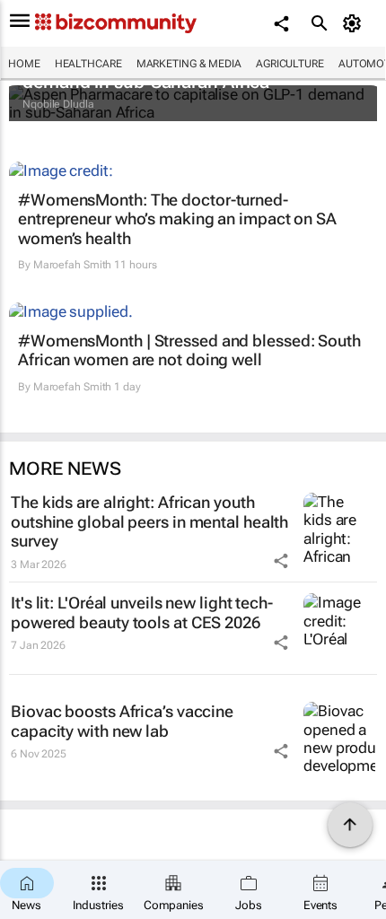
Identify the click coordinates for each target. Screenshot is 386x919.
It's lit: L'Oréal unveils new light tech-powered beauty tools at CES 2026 (142, 612)
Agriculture (290, 63)
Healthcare (88, 63)
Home (24, 63)
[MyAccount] (355, 23)
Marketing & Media (188, 63)
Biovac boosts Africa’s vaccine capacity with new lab (122, 721)
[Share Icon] (281, 561)
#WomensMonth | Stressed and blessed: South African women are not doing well (189, 350)
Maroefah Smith (72, 264)
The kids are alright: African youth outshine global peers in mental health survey (149, 521)
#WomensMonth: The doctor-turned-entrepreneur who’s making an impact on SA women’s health (177, 219)
